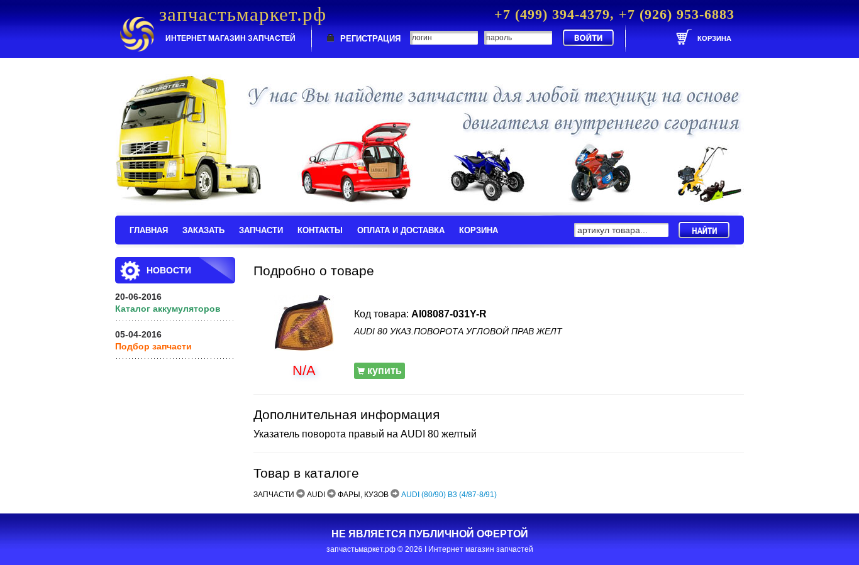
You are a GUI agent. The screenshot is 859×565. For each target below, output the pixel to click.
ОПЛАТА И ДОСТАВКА (401, 230)
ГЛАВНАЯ (149, 230)
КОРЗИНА (478, 230)
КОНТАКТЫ (320, 230)
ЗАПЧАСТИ (261, 230)
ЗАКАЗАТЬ (203, 230)
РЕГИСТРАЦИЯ (370, 38)
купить (383, 370)
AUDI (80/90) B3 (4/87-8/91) (449, 494)
